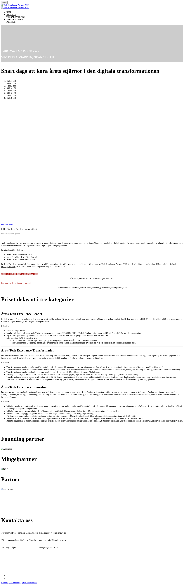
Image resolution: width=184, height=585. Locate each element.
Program (11, 15)
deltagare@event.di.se (48, 547)
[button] (19, 274)
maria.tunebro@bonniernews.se (52, 533)
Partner (10, 22)
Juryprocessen (14, 19)
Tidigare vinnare (15, 17)
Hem (8, 12)
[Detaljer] (6, 449)
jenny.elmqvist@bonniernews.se (52, 540)
